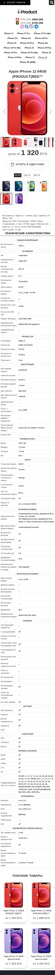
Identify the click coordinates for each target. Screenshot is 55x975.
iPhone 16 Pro (41, 38)
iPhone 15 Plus (44, 48)
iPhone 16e (43, 43)
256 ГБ (36, 175)
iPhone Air (26, 38)
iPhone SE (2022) (27, 62)
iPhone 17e (12, 38)
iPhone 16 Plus (27, 43)
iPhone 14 (46, 53)
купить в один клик (30, 164)
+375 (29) (31, 19)
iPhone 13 (29, 57)
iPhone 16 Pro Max (12, 48)
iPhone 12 (42, 57)
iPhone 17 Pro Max (42, 33)
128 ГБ (27, 175)
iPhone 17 (8, 33)
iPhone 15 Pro (10, 53)
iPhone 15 (29, 48)
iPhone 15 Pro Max (29, 53)
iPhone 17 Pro (23, 33)
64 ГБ (17, 175)
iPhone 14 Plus (15, 57)
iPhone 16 (11, 43)
